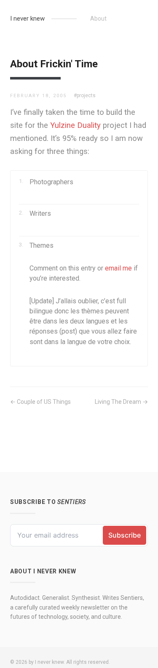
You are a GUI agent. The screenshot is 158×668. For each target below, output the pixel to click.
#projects (85, 95)
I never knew (27, 18)
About (98, 18)
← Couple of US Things (40, 401)
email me (118, 268)
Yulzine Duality (75, 125)
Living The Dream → (121, 401)
